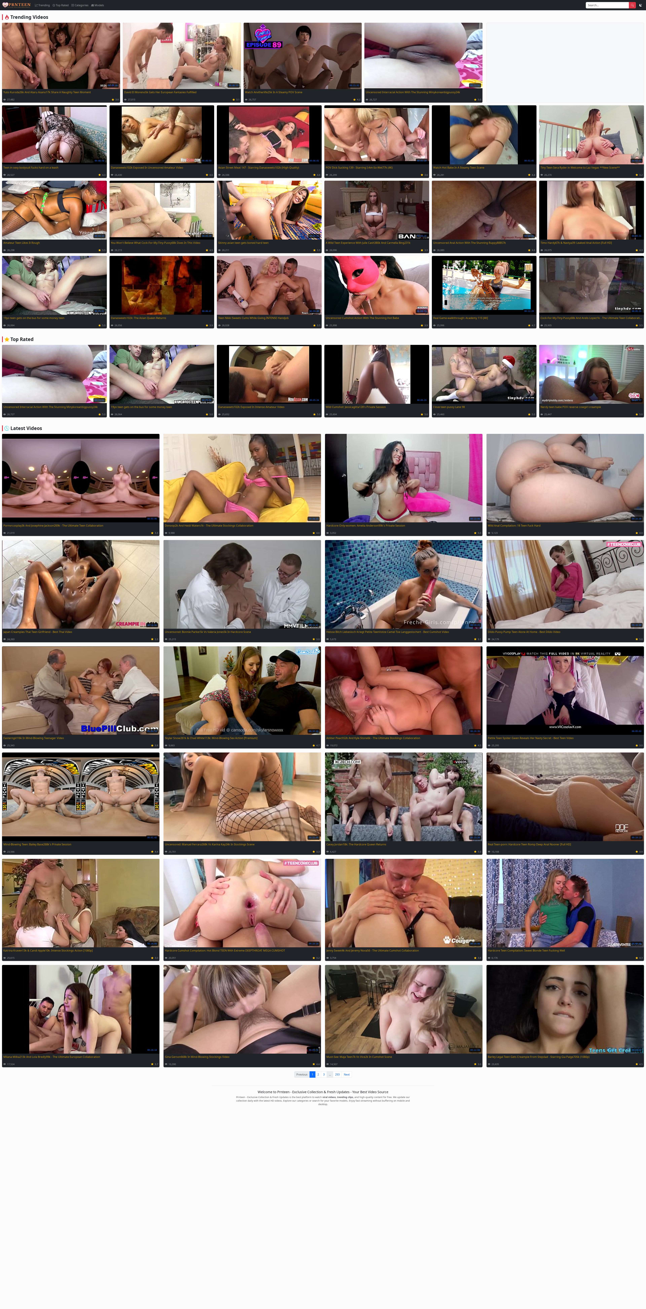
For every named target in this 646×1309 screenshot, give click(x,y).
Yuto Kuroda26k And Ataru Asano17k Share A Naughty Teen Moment (47, 92)
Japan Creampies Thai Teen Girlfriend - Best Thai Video (37, 632)
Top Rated (62, 5)
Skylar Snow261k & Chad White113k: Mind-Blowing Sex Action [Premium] (211, 738)
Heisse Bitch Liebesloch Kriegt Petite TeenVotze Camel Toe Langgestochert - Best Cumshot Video (387, 632)
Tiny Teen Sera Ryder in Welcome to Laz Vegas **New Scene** (580, 167)
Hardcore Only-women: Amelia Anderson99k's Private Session (365, 525)
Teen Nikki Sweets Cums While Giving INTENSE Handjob (253, 318)
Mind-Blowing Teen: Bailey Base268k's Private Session (37, 844)
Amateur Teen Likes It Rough (21, 243)
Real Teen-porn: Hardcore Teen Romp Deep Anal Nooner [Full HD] (529, 844)
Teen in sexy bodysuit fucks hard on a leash (30, 167)
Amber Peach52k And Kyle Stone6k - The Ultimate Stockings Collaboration (373, 738)
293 (337, 1074)
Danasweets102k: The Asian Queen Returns (138, 318)
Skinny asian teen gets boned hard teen (243, 243)
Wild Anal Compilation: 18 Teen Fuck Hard (514, 525)
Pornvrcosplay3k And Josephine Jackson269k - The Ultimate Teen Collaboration (53, 525)
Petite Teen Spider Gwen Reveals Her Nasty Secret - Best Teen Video (531, 738)
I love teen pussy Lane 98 (449, 407)
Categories (81, 5)
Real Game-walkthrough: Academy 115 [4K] (460, 318)
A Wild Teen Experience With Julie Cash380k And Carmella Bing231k (368, 243)
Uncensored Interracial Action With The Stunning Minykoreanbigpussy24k (413, 92)
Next (347, 1074)
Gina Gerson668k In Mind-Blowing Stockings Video (197, 1057)
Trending (44, 5)
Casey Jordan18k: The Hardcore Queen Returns (356, 844)
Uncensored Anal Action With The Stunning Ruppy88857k (469, 243)
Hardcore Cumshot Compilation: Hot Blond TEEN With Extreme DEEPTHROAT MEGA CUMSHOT (225, 950)
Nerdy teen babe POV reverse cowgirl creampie (571, 407)
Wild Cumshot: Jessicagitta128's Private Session (356, 407)
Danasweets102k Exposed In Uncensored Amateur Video (147, 167)
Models (99, 5)
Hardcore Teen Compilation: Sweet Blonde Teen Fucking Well (526, 950)
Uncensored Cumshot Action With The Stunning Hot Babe (362, 318)
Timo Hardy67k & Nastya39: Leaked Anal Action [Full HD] (576, 243)
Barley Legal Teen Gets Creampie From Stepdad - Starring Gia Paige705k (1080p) (538, 1057)
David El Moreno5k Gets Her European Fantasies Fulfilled (160, 92)
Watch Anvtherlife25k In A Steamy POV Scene (273, 92)
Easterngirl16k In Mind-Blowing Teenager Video (33, 738)
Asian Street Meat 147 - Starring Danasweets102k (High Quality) (258, 167)
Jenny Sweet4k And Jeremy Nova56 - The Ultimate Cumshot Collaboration (372, 950)
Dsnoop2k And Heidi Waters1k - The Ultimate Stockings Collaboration (209, 525)
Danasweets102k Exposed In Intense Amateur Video (251, 407)
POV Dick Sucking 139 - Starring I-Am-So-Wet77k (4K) (359, 167)
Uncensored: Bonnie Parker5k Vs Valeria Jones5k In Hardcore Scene (208, 632)
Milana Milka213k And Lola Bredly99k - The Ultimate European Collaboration (51, 1057)
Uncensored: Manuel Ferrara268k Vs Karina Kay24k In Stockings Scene (210, 844)
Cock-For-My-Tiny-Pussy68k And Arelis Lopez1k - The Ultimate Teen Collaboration (592, 318)
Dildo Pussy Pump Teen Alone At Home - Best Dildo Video (524, 632)
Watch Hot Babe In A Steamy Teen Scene (458, 167)
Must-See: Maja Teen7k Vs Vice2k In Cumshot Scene (359, 1057)
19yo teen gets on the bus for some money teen (33, 318)
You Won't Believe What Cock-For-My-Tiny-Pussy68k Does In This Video (155, 243)
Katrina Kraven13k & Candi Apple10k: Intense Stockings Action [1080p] (48, 950)
